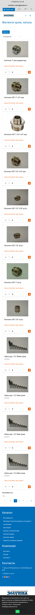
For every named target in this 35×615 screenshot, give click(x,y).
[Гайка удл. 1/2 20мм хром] (17, 462)
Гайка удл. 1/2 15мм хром (14, 434)
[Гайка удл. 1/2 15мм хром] (17, 423)
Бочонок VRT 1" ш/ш (12, 282)
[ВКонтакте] (3, 577)
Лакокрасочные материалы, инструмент (17, 521)
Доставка (6, 551)
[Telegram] (7, 577)
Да (17, 611)
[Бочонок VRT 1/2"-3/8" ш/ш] (17, 197)
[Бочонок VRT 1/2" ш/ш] (17, 234)
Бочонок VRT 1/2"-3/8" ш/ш (15, 208)
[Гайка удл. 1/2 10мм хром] (17, 384)
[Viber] (9, 577)
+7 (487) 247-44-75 (17, 2)
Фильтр (6, 32)
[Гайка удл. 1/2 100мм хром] (17, 345)
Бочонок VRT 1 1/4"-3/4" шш (15, 134)
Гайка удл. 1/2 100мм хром (15, 356)
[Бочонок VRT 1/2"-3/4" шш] (17, 160)
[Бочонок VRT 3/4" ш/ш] (17, 308)
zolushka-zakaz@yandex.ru (17, 5)
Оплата (5, 554)
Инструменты (8, 518)
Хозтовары (7, 527)
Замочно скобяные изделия (12, 540)
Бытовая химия (8, 537)
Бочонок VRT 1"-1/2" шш (14, 97)
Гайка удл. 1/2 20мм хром (14, 473)
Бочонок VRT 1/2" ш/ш (13, 245)
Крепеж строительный (11, 531)
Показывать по (7, 493)
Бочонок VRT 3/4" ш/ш (13, 320)
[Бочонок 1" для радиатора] (17, 49)
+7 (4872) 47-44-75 (8, 573)
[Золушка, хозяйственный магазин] (8, 15)
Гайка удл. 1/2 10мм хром (14, 395)
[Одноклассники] (5, 577)
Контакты (6, 558)
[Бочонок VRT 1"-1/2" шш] (17, 86)
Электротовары (8, 534)
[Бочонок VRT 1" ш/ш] (17, 271)
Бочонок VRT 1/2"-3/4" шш (15, 171)
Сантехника (7, 524)
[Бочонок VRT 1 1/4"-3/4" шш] (17, 123)
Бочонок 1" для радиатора (15, 60)
